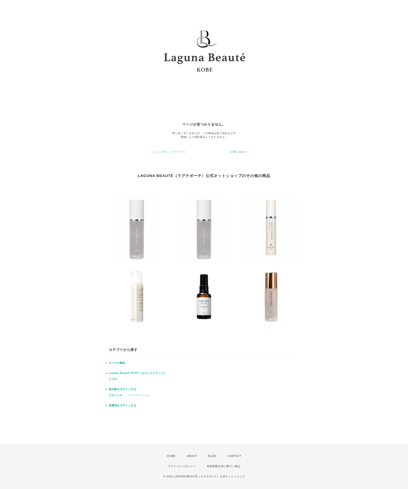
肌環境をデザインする (122, 405)
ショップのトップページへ (169, 151)
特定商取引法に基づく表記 (223, 466)
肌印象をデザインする (122, 389)
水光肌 (113, 379)
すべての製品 (117, 362)
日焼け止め (116, 395)
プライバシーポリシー (182, 466)
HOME (171, 456)
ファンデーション (139, 395)
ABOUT (192, 456)
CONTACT (234, 456)
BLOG (212, 456)
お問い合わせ (238, 151)
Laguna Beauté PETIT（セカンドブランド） (137, 373)
